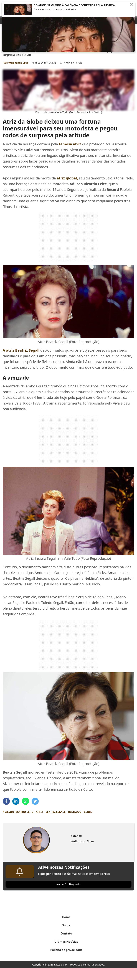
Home (66, 917)
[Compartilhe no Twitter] (35, 801)
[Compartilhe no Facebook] (6, 801)
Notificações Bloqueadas (68, 884)
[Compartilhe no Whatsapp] (25, 801)
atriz (39, 811)
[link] (36, 840)
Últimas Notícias (66, 942)
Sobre (66, 925)
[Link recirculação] (18, 9)
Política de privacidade (66, 950)
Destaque (74, 811)
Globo (88, 811)
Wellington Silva (18, 63)
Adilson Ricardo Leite (18, 811)
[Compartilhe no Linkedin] (15, 801)
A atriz (21, 350)
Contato (66, 933)
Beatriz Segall (55, 811)
